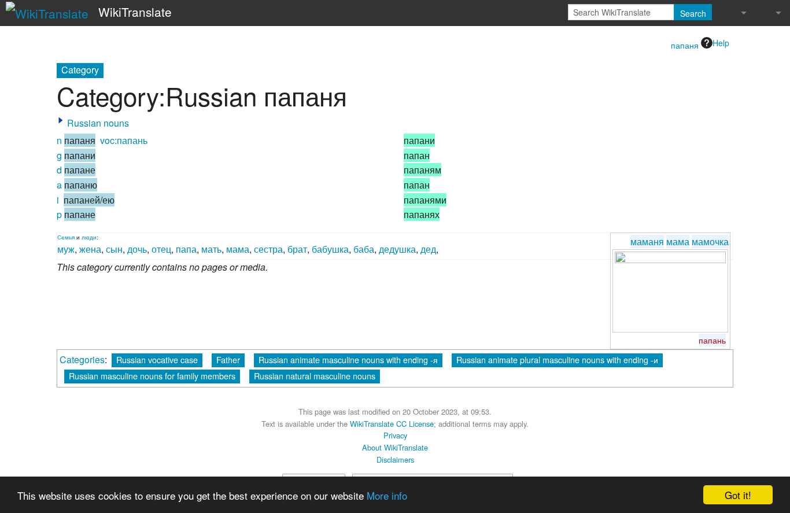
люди (89, 237)
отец (161, 249)
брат (297, 249)
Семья (66, 237)
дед (428, 249)
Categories (82, 359)
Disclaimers (395, 459)
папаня (685, 45)
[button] (61, 120)
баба (363, 249)
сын (114, 249)
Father (228, 359)
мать (211, 249)
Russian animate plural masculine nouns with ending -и (557, 359)
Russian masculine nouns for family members (152, 376)
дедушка (397, 249)
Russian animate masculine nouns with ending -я (348, 359)
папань (712, 340)
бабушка (330, 249)
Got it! (738, 495)
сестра (268, 249)
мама (677, 241)
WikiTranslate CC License (392, 423)
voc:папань (123, 140)
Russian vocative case (157, 359)
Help (721, 43)
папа (186, 249)
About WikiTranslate (395, 447)
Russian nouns (98, 123)
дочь (137, 249)
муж (66, 249)
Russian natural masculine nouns (314, 376)
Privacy (395, 435)
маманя (647, 241)
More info (387, 495)
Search (693, 13)
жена (90, 249)
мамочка (710, 241)
